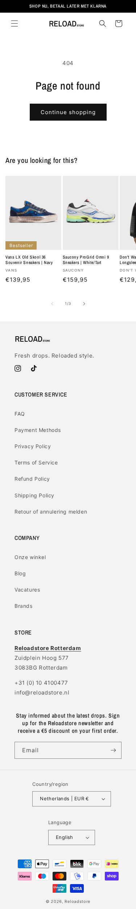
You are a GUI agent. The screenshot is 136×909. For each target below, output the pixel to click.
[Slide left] (52, 304)
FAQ (20, 414)
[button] (14, 23)
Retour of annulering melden (51, 511)
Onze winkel (30, 557)
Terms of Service (36, 462)
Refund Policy (32, 479)
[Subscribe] (113, 750)
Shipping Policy (34, 495)
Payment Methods (38, 430)
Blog (20, 573)
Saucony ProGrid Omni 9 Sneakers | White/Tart (86, 260)
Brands (24, 606)
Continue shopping (68, 112)
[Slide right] (84, 304)
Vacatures (27, 589)
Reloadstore (77, 901)
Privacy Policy (33, 446)
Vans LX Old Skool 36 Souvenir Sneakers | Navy (29, 260)
